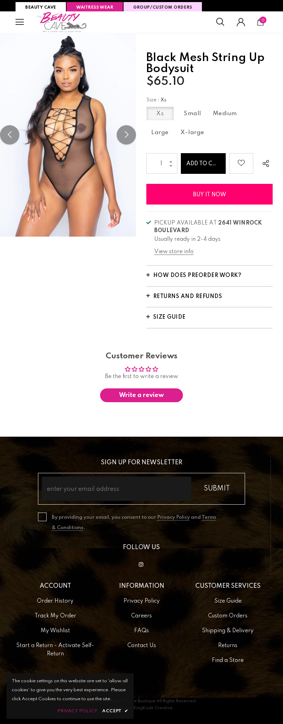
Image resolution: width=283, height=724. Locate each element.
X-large (192, 133)
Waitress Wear (94, 8)
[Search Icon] (220, 22)
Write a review (141, 395)
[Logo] (62, 22)
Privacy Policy (173, 517)
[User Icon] (241, 22)
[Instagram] (141, 564)
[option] (68, 135)
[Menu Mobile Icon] (20, 22)
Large (160, 133)
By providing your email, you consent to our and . (134, 522)
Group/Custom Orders (162, 8)
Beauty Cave (40, 8)
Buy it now (209, 195)
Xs (160, 114)
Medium (225, 114)
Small (192, 114)
